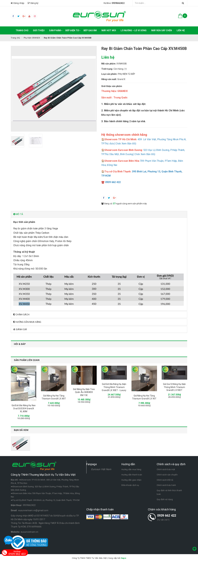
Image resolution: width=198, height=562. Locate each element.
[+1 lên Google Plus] (114, 198)
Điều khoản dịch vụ (130, 485)
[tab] (99, 214)
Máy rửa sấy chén (161, 30)
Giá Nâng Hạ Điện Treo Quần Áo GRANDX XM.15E (84, 392)
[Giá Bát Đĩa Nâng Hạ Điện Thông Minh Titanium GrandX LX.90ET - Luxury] (114, 373)
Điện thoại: (16, 505)
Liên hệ (181, 30)
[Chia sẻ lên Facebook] (103, 198)
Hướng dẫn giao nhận (131, 480)
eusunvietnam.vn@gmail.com (33, 510)
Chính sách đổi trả (165, 480)
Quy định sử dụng (165, 499)
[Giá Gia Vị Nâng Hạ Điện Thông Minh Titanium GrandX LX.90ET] (174, 373)
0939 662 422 (166, 515)
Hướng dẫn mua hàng (131, 469)
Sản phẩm (55, 30)
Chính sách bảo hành (166, 485)
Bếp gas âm (90, 30)
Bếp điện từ (72, 30)
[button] (99, 214)
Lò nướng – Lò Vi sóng (133, 30)
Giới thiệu (39, 30)
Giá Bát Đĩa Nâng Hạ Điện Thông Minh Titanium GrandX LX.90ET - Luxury (114, 387)
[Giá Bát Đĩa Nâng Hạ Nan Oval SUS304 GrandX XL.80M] (23, 383)
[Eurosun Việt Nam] (99, 16)
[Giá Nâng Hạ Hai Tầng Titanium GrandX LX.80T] (54, 378)
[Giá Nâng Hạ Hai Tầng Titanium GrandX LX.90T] (144, 378)
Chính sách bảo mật (166, 469)
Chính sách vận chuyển (167, 475)
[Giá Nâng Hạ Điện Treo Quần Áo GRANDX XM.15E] (84, 375)
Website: (15, 532)
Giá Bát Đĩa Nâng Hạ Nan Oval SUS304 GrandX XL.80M (24, 408)
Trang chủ (22, 30)
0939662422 (29, 505)
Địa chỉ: (14, 480)
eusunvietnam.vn (29, 532)
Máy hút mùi (108, 30)
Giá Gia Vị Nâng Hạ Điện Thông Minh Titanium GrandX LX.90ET (174, 387)
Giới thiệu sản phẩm (111, 86)
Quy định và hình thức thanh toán (169, 492)
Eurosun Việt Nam (101, 469)
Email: (14, 510)
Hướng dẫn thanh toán (131, 475)
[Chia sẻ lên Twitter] (109, 198)
